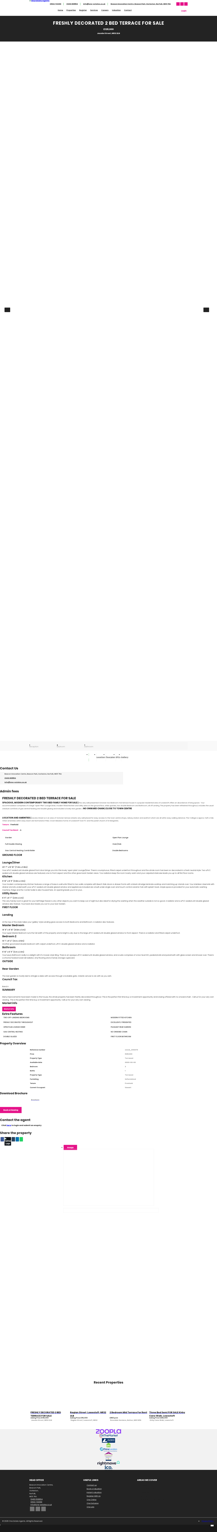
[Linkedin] (17, 1139)
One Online (91, 1499)
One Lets (90, 1507)
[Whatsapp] (21, 1139)
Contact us (92, 1485)
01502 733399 (55, 4)
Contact (128, 10)
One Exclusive (93, 1503)
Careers (104, 10)
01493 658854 (72, 4)
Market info (9, 1009)
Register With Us (93, 1496)
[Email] (13, 1139)
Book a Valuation (94, 1489)
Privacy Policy (208, 1521)
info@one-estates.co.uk (94, 4)
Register (83, 10)
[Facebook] (2, 1139)
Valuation (116, 10)
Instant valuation (94, 1492)
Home (60, 10)
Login (183, 10)
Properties (71, 10)
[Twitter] (8, 1141)
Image (70, 1147)
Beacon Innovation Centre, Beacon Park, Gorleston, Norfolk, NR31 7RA (141, 4)
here (9, 1125)
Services (94, 10)
